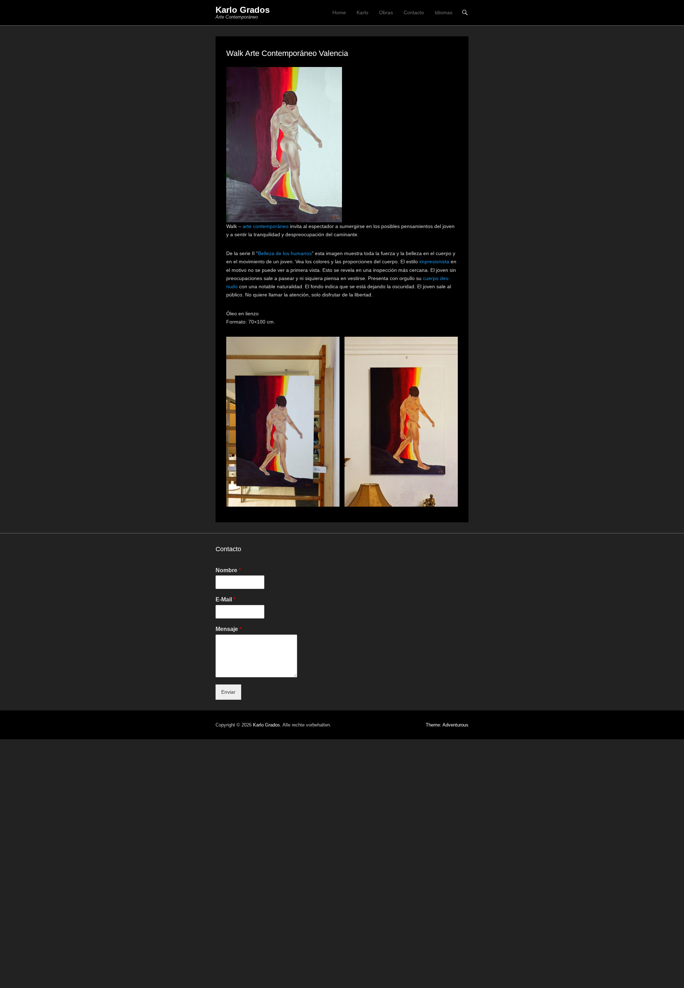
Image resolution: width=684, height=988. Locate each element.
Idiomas (443, 12)
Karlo (362, 12)
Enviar (228, 692)
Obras (386, 12)
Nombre (228, 570)
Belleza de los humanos (285, 253)
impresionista (434, 261)
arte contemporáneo (266, 226)
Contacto (414, 12)
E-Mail (225, 599)
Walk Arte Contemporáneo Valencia (287, 53)
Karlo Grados (243, 10)
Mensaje (229, 629)
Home (339, 12)
